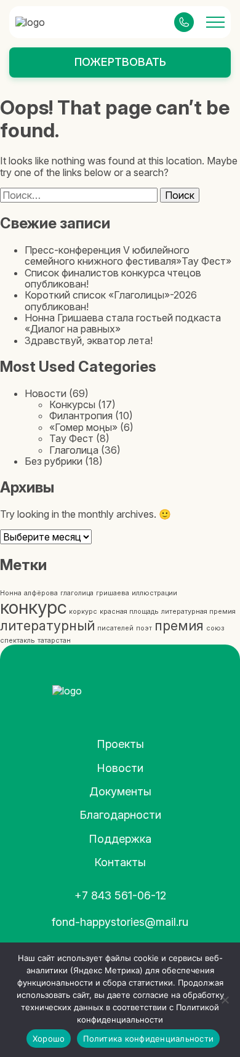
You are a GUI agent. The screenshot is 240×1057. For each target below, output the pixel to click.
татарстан (54, 641)
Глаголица (73, 450)
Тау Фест (71, 438)
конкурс (33, 607)
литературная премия (198, 612)
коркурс (83, 612)
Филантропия (81, 415)
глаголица (77, 593)
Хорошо (49, 1038)
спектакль (17, 641)
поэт (144, 628)
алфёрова (41, 593)
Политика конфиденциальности (148, 1038)
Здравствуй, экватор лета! (89, 340)
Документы (120, 791)
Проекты (120, 743)
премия (179, 625)
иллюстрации (154, 593)
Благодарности (120, 814)
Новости (45, 393)
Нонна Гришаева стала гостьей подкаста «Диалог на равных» (123, 323)
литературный (47, 625)
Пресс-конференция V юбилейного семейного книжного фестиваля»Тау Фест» (128, 255)
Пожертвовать (120, 61)
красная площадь (129, 612)
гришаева (112, 593)
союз (215, 628)
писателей (115, 628)
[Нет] (224, 1000)
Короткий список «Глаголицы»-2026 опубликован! (111, 300)
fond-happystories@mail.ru (120, 921)
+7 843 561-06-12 (120, 895)
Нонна (11, 593)
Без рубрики (53, 461)
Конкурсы (72, 404)
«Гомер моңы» (83, 427)
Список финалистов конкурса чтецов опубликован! (113, 278)
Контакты (120, 862)
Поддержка (120, 838)
